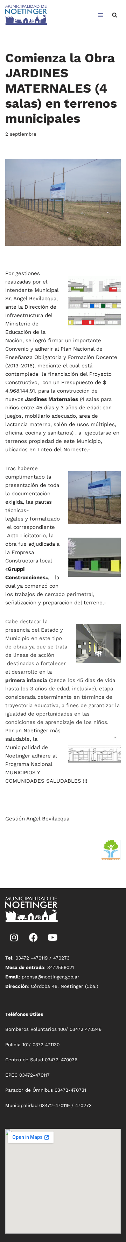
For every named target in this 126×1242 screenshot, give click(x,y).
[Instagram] (14, 937)
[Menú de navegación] (100, 15)
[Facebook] (33, 937)
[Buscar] (114, 14)
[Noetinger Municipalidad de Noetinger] (26, 15)
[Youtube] (52, 937)
